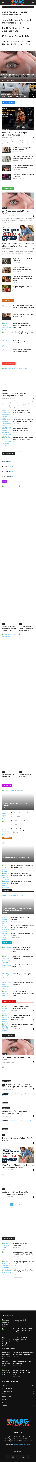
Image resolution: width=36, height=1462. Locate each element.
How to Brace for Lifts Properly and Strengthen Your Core (17, 133)
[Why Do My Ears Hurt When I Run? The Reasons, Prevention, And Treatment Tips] (6, 288)
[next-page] (6, 183)
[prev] (3, 49)
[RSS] (23, 1457)
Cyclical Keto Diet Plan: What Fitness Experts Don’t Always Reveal (21, 949)
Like (9, 461)
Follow (11, 466)
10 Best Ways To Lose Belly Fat (16, 36)
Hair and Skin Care (6, 91)
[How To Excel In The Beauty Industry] (18, 852)
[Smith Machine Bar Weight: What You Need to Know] (6, 150)
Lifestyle (4, 72)
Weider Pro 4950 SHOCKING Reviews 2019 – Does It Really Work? (21, 1372)
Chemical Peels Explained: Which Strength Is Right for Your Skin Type (17, 1085)
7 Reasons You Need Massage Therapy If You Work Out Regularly (17, 909)
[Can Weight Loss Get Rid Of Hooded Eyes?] (18, 66)
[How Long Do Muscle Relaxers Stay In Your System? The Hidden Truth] (6, 1355)
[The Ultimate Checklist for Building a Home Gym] (6, 177)
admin (3, 80)
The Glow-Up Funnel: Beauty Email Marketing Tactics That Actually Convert (23, 278)
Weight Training (6, 129)
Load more (17, 1279)
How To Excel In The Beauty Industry (16, 858)
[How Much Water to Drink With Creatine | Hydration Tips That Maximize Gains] (18, 379)
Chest (3, 1135)
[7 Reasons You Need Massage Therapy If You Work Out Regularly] (18, 904)
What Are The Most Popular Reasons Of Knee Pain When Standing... (18, 245)
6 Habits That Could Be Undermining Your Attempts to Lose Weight (23, 993)
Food (3, 623)
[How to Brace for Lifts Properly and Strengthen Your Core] (18, 118)
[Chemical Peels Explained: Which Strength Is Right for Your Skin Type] (14, 93)
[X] (28, 1457)
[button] (3, 2)
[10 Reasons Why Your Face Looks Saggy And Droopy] (6, 316)
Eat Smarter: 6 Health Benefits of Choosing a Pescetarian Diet (9, 628)
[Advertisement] (16, 1221)
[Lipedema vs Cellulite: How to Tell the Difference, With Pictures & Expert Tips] (6, 270)
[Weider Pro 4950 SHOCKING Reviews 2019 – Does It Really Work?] (6, 1373)
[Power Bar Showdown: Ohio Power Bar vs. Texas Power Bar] (6, 168)
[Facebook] (8, 1457)
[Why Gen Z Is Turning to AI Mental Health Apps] (6, 261)
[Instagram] (13, 1457)
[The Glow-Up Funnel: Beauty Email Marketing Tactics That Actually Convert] (6, 279)
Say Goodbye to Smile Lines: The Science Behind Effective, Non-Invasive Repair (22, 325)
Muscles (4, 390)
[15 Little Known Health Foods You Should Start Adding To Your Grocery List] (26, 555)
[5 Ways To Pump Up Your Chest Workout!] (5, 1027)
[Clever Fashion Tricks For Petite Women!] (18, 800)
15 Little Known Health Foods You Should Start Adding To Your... (26, 628)
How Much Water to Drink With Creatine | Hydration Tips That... (15, 394)
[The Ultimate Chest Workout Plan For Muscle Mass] (5, 1012)
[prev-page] (3, 183)
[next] (6, 49)
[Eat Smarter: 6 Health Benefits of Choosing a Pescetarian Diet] (9, 555)
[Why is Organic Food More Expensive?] (9, 703)
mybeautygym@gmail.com (22, 1445)
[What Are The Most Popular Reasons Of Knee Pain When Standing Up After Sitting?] (18, 233)
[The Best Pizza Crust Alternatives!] (26, 703)
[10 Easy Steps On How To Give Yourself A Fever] (6, 1364)
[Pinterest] (18, 1457)
